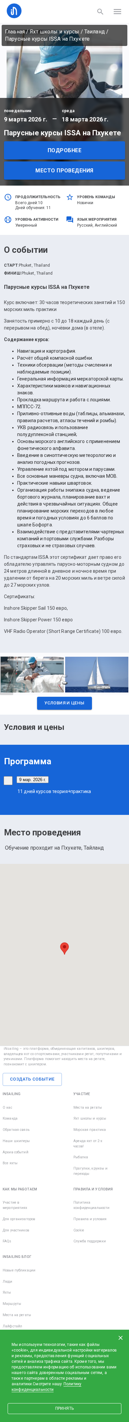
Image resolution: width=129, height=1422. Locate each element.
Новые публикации (19, 1270)
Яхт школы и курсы (54, 31)
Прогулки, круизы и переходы (90, 1171)
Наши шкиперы (16, 1141)
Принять (64, 1408)
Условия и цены (64, 702)
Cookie (78, 1230)
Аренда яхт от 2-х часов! (87, 1143)
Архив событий (15, 1152)
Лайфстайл (12, 1326)
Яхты (7, 1292)
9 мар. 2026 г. (32, 779)
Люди (8, 1281)
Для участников (16, 1230)
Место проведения (64, 170)
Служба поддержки (89, 1241)
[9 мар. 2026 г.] (8, 780)
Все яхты (10, 1163)
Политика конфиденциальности (91, 1205)
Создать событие (32, 1079)
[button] (64, 705)
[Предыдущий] (6, 675)
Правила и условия (90, 1219)
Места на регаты (87, 1107)
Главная (15, 31)
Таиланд (94, 31)
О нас (7, 1107)
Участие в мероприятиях (15, 1205)
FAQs (7, 1241)
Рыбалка (80, 1157)
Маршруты (12, 1304)
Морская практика (89, 1130)
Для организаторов (19, 1219)
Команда (10, 1118)
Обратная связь (16, 1130)
